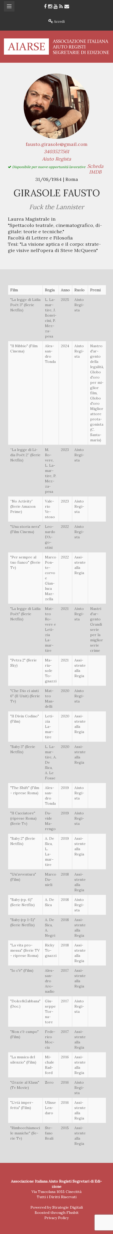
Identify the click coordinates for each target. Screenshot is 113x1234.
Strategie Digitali (67, 1207)
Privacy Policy (56, 1217)
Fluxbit (72, 1212)
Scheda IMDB (95, 169)
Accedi (59, 21)
